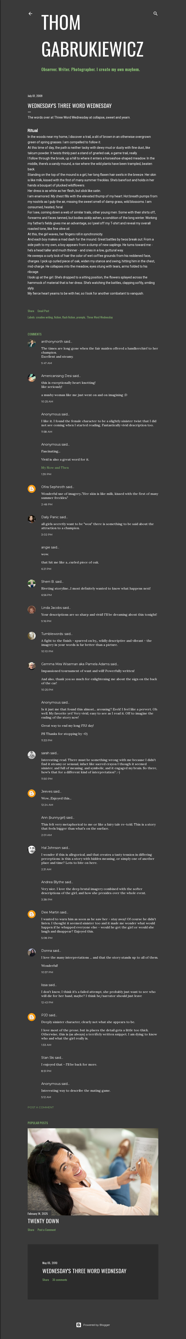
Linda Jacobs (51, 608)
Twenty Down (43, 1221)
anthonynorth (52, 342)
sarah (45, 753)
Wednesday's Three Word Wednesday (84, 1271)
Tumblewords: (52, 634)
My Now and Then (55, 468)
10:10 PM (47, 651)
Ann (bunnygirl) (53, 818)
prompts (80, 317)
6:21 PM (46, 568)
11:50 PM (46, 778)
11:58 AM (46, 431)
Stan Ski (47, 1058)
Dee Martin (50, 912)
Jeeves (46, 791)
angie (45, 547)
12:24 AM (47, 804)
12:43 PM (47, 1002)
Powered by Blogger (96, 1325)
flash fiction (68, 317)
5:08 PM (46, 938)
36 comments (59, 1280)
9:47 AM (46, 363)
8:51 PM (46, 1071)
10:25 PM (47, 689)
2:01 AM (46, 835)
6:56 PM (46, 595)
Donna (46, 951)
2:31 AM (46, 869)
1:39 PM (46, 474)
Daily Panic (50, 517)
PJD (44, 1015)
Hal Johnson (51, 848)
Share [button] (31, 311)
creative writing (44, 317)
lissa (44, 985)
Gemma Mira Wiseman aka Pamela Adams (75, 664)
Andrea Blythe (52, 882)
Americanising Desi (56, 376)
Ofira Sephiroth (53, 487)
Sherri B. (47, 582)
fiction (57, 317)
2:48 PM (46, 504)
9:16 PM (46, 621)
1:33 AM (46, 1044)
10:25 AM (47, 401)
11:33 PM (46, 740)
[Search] (155, 12)
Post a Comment (41, 1107)
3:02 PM (46, 534)
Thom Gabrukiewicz (92, 35)
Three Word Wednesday (100, 317)
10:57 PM (47, 972)
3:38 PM (46, 899)
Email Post (43, 311)
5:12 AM (46, 1097)
